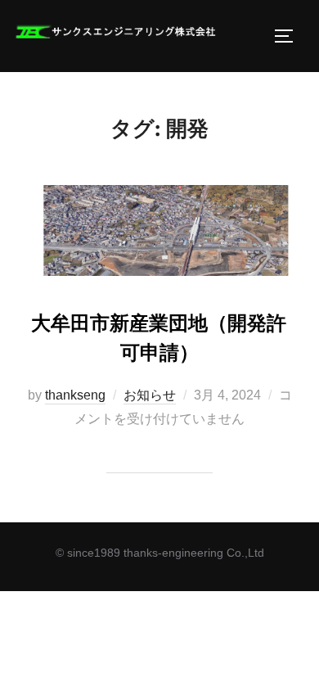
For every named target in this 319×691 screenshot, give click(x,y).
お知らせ (150, 395)
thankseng (75, 395)
